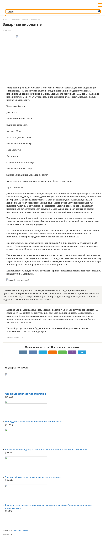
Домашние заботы (21, 530)
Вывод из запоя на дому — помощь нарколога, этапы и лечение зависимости (46, 449)
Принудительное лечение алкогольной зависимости (33, 421)
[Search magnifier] (99, 11)
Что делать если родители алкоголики (25, 393)
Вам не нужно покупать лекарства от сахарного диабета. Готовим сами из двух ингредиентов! (48, 506)
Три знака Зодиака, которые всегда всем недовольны (33, 477)
